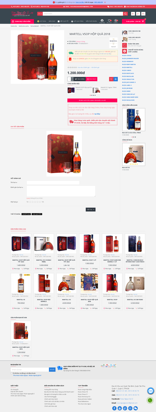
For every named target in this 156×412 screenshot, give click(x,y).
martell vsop (26, 214)
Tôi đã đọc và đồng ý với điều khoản (27, 374)
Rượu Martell (35, 26)
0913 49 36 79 (133, 391)
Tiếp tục (89, 209)
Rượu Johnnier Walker (130, 58)
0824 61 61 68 (121, 391)
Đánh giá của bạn (16, 187)
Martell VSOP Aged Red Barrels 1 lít (112, 261)
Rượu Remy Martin (129, 64)
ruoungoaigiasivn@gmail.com (127, 403)
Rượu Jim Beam (127, 88)
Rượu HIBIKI (126, 91)
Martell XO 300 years (135, 300)
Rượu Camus (126, 70)
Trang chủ (14, 26)
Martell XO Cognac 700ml (108, 87)
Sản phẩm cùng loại (18, 229)
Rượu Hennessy (127, 61)
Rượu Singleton (128, 79)
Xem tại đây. (80, 2)
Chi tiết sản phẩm (17, 127)
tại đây (97, 114)
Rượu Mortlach (128, 73)
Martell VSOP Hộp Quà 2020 (89, 300)
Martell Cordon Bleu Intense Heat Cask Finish (135, 261)
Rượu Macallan (128, 76)
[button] (90, 95)
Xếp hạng (14, 202)
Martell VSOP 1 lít (89, 260)
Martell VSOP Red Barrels (43, 300)
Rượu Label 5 (126, 85)
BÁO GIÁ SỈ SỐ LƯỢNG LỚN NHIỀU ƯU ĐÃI (93, 100)
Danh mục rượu (24, 26)
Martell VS (21, 300)
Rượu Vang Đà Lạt (128, 94)
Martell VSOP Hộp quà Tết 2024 (84, 87)
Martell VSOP (112, 300)
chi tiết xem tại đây (105, 54)
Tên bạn (13, 182)
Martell (21, 255)
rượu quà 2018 (36, 214)
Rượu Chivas (126, 55)
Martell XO (126, 167)
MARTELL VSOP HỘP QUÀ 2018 (21, 348)
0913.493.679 (98, 2)
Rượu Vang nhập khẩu (130, 97)
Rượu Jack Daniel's (129, 82)
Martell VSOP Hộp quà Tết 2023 (66, 261)
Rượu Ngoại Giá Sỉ (126, 399)
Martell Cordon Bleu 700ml (131, 133)
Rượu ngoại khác (128, 100)
